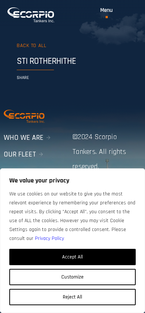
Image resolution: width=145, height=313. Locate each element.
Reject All (72, 297)
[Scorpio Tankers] (30, 14)
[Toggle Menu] (106, 12)
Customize (72, 277)
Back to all (31, 45)
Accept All (72, 257)
